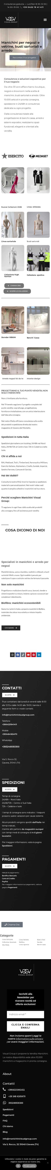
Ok (18, 1166)
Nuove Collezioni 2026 (11, 207)
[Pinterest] (33, 654)
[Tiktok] (23, 654)
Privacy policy (29, 1166)
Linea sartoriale (8, 241)
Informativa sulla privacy (29, 1038)
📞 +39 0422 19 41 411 (32, 7)
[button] (45, 19)
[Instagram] (12, 654)
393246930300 (15, 1103)
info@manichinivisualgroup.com (18, 715)
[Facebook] (17, 654)
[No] (47, 1162)
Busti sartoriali (33, 241)
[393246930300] (4, 1102)
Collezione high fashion (11, 275)
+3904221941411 (16, 1090)
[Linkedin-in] (39, 654)
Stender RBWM (8, 337)
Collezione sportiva (35, 275)
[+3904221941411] (4, 1089)
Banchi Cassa (33, 338)
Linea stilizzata (34, 207)
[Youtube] (28, 654)
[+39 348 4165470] (4, 1096)
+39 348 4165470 (16, 1096)
